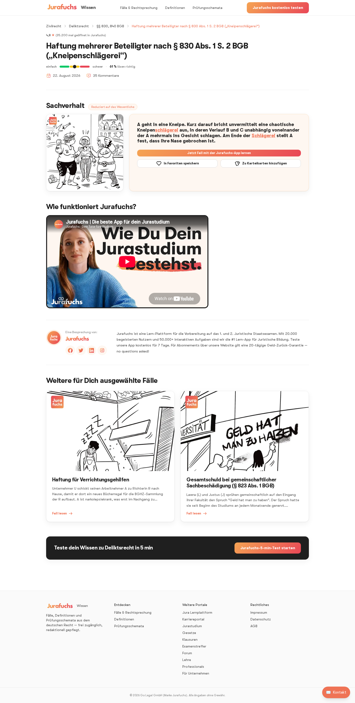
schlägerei (166, 130)
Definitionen (175, 8)
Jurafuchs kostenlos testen (278, 8)
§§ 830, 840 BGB (110, 26)
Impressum (258, 612)
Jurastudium (192, 626)
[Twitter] (81, 350)
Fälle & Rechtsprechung (138, 8)
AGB (253, 626)
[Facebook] (70, 350)
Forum (187, 653)
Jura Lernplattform (197, 612)
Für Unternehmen (195, 673)
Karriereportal (193, 619)
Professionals (193, 666)
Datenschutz (260, 619)
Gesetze (189, 633)
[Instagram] (102, 350)
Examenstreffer (194, 646)
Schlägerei (263, 135)
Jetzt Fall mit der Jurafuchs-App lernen (219, 153)
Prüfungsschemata (207, 8)
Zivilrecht (53, 26)
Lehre (186, 660)
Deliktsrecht (79, 26)
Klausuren (190, 639)
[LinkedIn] (91, 350)
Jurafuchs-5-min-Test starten (267, 548)
